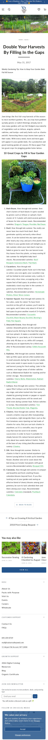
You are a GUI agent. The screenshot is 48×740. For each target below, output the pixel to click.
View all (24, 570)
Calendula (19, 492)
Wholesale (6, 607)
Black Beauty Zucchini (23, 317)
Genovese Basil (20, 262)
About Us (6, 588)
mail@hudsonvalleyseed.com (13, 642)
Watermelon (31, 379)
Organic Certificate (10, 674)
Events (5, 600)
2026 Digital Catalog (11, 663)
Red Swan (41, 224)
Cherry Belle (20, 379)
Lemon (26, 295)
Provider (32, 224)
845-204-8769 (7, 638)
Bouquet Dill (38, 466)
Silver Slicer (18, 295)
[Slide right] (44, 2)
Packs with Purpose (10, 592)
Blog (26, 39)
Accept (22, 729)
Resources (6, 666)
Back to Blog (25, 504)
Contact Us (7, 623)
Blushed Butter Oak (21, 408)
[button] (9, 9)
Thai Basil (32, 262)
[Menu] (3, 9)
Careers (5, 603)
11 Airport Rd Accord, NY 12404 (14, 647)
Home (21, 39)
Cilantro (16, 446)
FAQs (4, 627)
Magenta (33, 408)
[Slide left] (4, 2)
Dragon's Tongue (22, 224)
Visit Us (5, 596)
